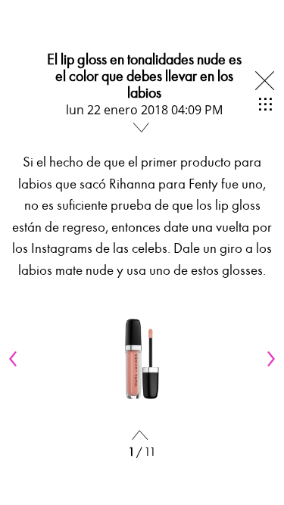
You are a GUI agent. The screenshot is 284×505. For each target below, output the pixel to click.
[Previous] (15, 359)
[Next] (269, 359)
